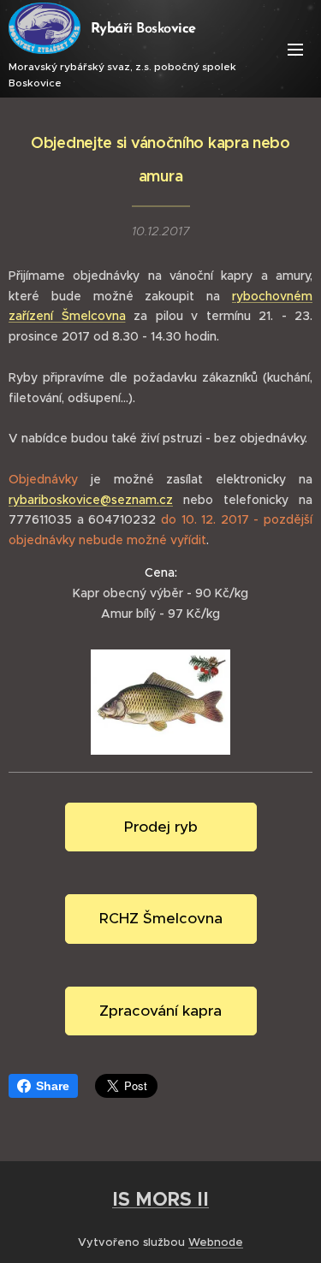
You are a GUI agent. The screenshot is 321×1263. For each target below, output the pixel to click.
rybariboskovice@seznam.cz (91, 499)
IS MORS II (160, 1199)
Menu (295, 49)
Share (52, 1086)
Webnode (215, 1242)
